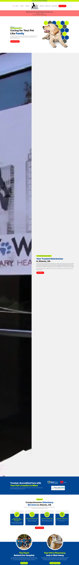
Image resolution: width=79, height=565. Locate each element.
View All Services (39, 527)
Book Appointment (15, 41)
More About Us (40, 272)
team (59, 265)
